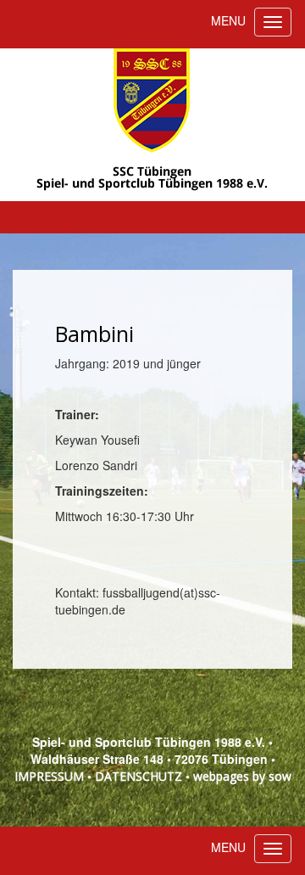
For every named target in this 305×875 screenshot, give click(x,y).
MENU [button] (228, 20)
